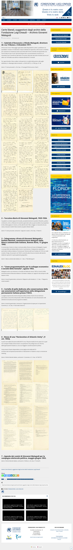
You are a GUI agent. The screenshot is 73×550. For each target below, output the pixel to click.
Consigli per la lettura (57, 176)
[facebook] (63, 18)
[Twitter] (7, 476)
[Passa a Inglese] (57, 18)
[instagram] (65, 18)
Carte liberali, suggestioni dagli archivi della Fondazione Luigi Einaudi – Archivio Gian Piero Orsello (13, 506)
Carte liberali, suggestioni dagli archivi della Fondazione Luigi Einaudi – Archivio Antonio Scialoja (37, 506)
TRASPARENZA (59, 536)
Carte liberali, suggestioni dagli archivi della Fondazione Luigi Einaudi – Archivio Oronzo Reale (37, 518)
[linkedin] (61, 18)
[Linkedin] (11, 476)
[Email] (14, 476)
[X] (60, 18)
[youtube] (67, 18)
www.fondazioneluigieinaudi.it (36, 537)
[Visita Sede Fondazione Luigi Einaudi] (36, 15)
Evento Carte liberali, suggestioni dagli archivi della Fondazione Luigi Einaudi (20, 469)
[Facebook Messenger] (5, 476)
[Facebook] (9, 476)
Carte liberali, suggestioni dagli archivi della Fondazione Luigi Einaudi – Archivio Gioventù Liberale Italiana (13, 518)
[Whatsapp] (3, 476)
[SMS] (16, 476)
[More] (18, 476)
